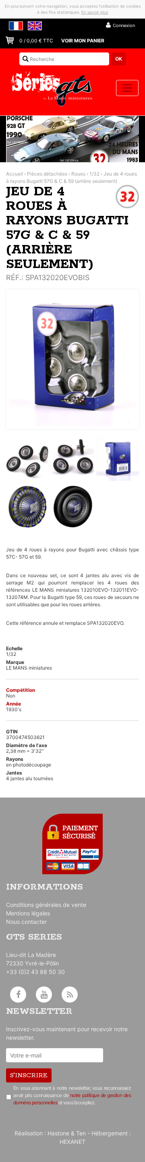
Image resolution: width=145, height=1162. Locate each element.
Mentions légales (28, 913)
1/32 (94, 174)
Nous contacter (26, 921)
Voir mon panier (82, 41)
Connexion (124, 25)
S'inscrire (29, 1075)
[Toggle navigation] (127, 88)
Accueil (14, 174)
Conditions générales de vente (46, 904)
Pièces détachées (47, 174)
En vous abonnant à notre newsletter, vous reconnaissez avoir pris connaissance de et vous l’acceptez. (72, 1095)
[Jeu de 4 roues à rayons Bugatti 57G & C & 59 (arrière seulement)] (72, 359)
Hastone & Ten (67, 1133)
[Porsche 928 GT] (72, 139)
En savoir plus (94, 12)
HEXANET (72, 1141)
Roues (78, 174)
